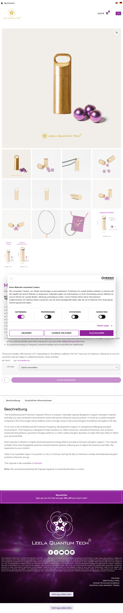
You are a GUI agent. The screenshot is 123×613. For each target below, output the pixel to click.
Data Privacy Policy (111, 580)
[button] (117, 33)
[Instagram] (56, 552)
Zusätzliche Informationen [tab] (38, 400)
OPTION (10, 367)
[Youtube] (61, 552)
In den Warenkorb (66, 380)
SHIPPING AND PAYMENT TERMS (104, 585)
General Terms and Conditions (106, 583)
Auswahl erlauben (61, 333)
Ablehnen (26, 333)
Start (6, 291)
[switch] (48, 317)
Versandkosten (23, 360)
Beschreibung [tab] (13, 400)
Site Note (115, 578)
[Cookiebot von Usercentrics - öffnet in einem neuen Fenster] (103, 278)
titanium (38, 463)
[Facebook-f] (50, 552)
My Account (9, 3)
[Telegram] (67, 552)
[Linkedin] (72, 552)
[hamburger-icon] (118, 13)
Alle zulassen (96, 333)
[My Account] (2, 3)
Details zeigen (103, 326)
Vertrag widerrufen (61, 594)
